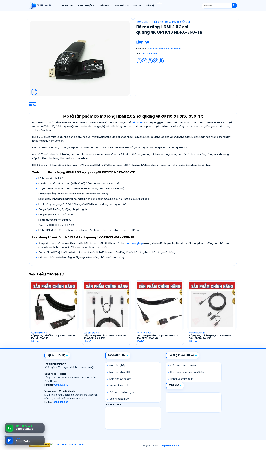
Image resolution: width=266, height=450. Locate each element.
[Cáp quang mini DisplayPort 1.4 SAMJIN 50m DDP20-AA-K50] (212, 310)
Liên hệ (150, 5)
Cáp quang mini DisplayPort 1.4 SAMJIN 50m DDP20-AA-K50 (210, 337)
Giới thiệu (104, 5)
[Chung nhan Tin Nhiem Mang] (67, 445)
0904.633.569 (60, 385)
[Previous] (29, 313)
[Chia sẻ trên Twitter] (144, 60)
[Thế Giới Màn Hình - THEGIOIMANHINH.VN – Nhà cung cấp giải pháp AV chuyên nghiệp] (41, 5)
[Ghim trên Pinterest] (155, 60)
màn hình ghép (134, 243)
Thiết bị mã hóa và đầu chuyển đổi (171, 22)
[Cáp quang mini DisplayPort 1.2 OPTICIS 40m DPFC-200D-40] (159, 310)
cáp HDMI (137, 122)
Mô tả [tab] (32, 105)
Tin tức (137, 5)
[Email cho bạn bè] (150, 60)
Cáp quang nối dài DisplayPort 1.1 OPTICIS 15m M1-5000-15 (53, 337)
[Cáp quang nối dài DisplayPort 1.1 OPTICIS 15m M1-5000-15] (54, 310)
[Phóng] (34, 92)
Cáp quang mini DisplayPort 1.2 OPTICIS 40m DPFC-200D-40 (158, 337)
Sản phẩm (121, 5)
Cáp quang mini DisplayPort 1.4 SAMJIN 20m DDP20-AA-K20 (105, 337)
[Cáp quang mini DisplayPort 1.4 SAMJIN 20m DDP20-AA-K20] (106, 310)
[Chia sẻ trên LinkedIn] (161, 60)
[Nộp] (234, 5)
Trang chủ (66, 5)
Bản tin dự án (86, 5)
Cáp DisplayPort (149, 54)
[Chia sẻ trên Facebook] (139, 60)
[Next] (236, 313)
